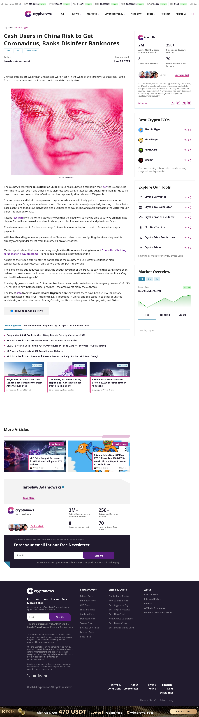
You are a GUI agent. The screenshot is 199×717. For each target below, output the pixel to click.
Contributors (151, 594)
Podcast (165, 13)
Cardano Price (87, 614)
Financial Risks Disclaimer (166, 688)
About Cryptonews (130, 686)
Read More (29, 497)
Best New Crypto (117, 614)
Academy (136, 13)
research (17, 217)
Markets (92, 13)
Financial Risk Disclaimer (158, 612)
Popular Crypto (88, 589)
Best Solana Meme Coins (121, 627)
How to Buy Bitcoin (119, 600)
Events (148, 603)
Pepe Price (85, 636)
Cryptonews (8, 27)
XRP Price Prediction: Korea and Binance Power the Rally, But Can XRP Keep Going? (52, 356)
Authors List (182, 74)
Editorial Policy (152, 599)
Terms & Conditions (114, 686)
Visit (187, 130)
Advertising (166, 700)
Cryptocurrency (113, 13)
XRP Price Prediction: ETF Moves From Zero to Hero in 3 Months (42, 340)
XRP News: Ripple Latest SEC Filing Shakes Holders (35, 350)
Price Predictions (79, 325)
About (147, 589)
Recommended (32, 325)
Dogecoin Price (87, 618)
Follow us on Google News (28, 310)
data (19, 293)
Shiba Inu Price (87, 609)
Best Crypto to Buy (118, 605)
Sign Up (99, 555)
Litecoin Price (87, 632)
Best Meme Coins (118, 623)
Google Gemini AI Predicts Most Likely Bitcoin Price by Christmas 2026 (46, 335)
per (105, 187)
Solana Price (86, 623)
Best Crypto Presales (119, 609)
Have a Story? (148, 700)
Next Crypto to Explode (121, 618)
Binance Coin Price (89, 627)
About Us (181, 13)
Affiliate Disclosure (155, 608)
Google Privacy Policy (85, 562)
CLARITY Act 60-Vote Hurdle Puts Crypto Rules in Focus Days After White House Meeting (56, 345)
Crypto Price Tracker (119, 596)
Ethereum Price (88, 600)
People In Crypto (21, 27)
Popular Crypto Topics (55, 325)
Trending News (13, 325)
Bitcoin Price (86, 596)
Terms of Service (106, 562)
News (75, 13)
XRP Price (85, 605)
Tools (150, 13)
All (62, 13)
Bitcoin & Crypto (118, 589)
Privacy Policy (151, 686)
